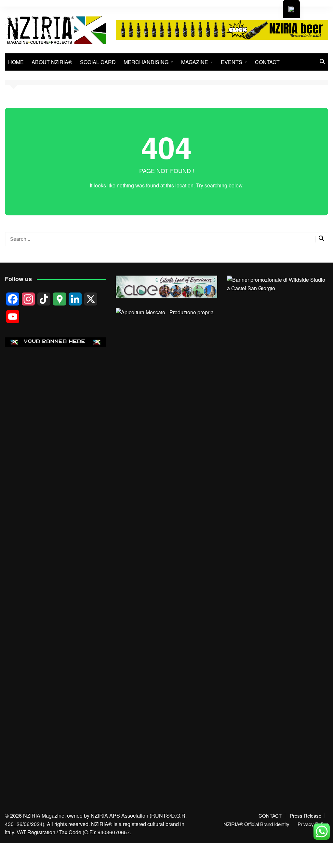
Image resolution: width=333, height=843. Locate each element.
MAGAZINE (194, 62)
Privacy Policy (313, 824)
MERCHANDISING (146, 62)
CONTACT (267, 62)
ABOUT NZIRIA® (52, 62)
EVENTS (231, 62)
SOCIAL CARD (98, 62)
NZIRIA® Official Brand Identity (256, 824)
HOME (16, 62)
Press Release (305, 815)
